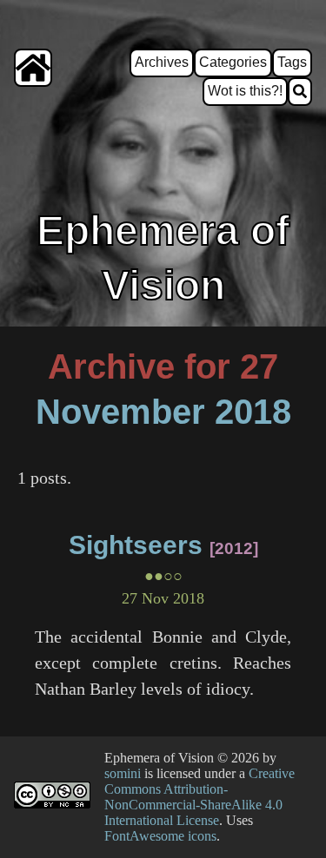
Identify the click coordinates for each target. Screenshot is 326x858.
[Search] (300, 91)
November (120, 412)
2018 (253, 412)
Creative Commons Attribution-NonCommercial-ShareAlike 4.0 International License (199, 797)
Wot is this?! (245, 90)
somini (122, 773)
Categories (233, 62)
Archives (162, 62)
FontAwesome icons (160, 835)
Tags (292, 62)
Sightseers (136, 545)
